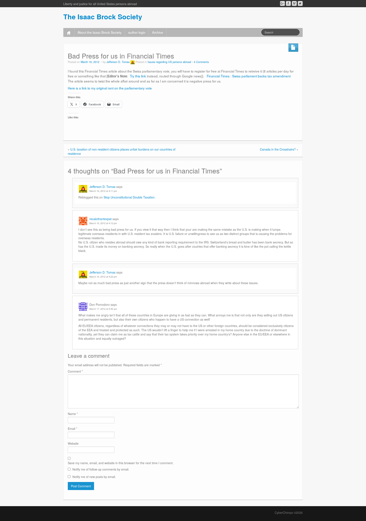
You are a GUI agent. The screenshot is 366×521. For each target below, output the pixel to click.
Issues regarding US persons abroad (169, 62)
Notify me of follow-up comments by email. (100, 469)
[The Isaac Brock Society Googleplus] (282, 3)
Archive (157, 32)
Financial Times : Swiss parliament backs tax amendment (249, 76)
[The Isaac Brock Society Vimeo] (294, 3)
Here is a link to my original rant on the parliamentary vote (110, 88)
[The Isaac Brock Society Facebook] (288, 3)
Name (73, 414)
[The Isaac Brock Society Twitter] (300, 3)
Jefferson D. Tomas (118, 62)
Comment (75, 371)
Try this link (137, 76)
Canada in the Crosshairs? (278, 149)
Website (73, 443)
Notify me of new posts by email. (94, 477)
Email (72, 428)
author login (137, 32)
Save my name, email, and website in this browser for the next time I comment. (120, 463)
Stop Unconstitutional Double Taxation (129, 197)
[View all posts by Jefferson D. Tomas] (132, 62)
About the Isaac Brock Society (100, 32)
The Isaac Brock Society (102, 16)
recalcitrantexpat (100, 219)
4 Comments (201, 62)
